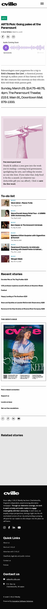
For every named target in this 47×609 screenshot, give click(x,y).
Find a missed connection (10, 390)
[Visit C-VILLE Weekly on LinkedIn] (14, 527)
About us (6, 542)
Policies (5, 565)
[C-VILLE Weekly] (10, 4)
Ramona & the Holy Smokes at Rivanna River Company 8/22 (23, 309)
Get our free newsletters (9, 408)
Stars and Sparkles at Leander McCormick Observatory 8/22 (23, 303)
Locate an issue (6, 402)
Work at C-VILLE (9, 547)
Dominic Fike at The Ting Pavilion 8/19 (14, 279)
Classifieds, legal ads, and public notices (16, 556)
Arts (4, 18)
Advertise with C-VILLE (11, 551)
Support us (5, 396)
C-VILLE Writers (6, 32)
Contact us (7, 560)
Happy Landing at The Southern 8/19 (14, 296)
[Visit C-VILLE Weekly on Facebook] (9, 527)
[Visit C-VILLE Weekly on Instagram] (4, 527)
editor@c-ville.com (13, 579)
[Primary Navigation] (42, 4)
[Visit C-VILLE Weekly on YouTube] (19, 527)
